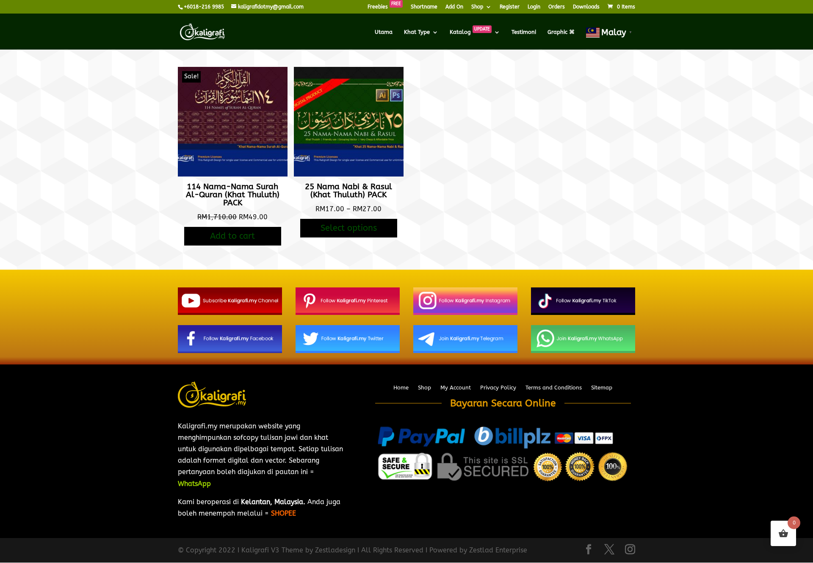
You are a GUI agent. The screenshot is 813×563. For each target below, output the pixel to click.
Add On (454, 7)
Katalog (470, 32)
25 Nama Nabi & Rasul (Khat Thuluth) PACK (348, 190)
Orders (556, 7)
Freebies (384, 7)
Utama (384, 32)
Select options (349, 228)
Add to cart (232, 236)
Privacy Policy (498, 388)
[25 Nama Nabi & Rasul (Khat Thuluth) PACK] (349, 174)
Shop (477, 7)
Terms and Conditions (553, 388)
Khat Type (417, 32)
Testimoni (524, 32)
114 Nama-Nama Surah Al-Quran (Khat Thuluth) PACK (232, 194)
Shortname (424, 7)
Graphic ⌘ (561, 32)
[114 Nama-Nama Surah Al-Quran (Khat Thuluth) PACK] (233, 174)
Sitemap (601, 388)
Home (401, 388)
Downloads (586, 7)
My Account (455, 388)
